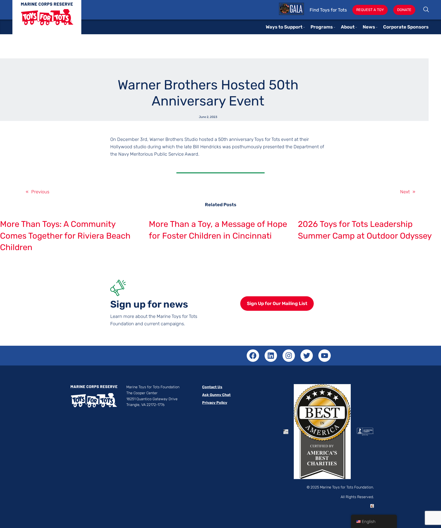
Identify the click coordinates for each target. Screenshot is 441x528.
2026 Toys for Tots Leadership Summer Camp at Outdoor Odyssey (365, 229)
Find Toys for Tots (328, 10)
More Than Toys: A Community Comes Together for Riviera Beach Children (65, 235)
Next (405, 191)
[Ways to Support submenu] (304, 27)
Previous (40, 191)
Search (426, 10)
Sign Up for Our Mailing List (277, 303)
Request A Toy (370, 10)
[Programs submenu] (334, 27)
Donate (404, 10)
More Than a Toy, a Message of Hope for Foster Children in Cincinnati (218, 229)
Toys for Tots (46, 20)
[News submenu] (377, 27)
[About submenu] (356, 27)
